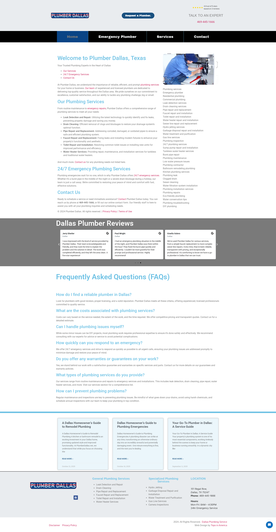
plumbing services (150, 84)
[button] (58, 244)
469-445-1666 (206, 22)
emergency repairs (96, 108)
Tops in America (219, 525)
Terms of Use (125, 211)
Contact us (80, 162)
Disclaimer (54, 525)
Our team (89, 88)
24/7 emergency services (146, 175)
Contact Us (68, 77)
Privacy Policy (110, 211)
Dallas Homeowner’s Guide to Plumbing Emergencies (137, 424)
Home (72, 37)
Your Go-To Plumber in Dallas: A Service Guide (192, 424)
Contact (201, 37)
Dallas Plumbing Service (214, 522)
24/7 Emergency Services (76, 74)
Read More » (67, 459)
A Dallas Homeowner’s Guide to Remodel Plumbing (81, 424)
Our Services (69, 71)
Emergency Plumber (117, 37)
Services (165, 37)
